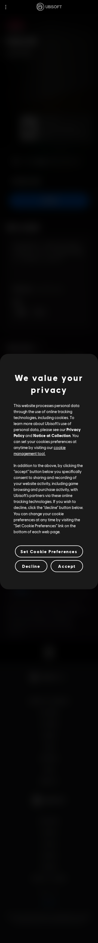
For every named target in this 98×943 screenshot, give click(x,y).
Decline (31, 566)
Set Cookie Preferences (48, 551)
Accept (67, 566)
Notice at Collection (52, 435)
